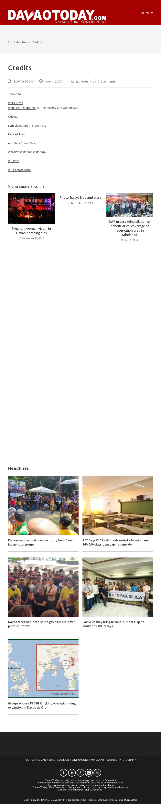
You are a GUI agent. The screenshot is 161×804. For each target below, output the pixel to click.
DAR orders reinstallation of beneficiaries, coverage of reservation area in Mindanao (129, 228)
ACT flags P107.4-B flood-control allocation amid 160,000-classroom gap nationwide (116, 542)
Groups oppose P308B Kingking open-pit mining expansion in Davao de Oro (42, 705)
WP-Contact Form (19, 170)
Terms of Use (95, 799)
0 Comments (107, 81)
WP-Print (13, 161)
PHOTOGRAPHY (128, 759)
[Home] (9, 42)
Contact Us (131, 799)
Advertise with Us (113, 799)
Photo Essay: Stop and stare (80, 197)
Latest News (80, 81)
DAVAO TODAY (24, 81)
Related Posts (17, 134)
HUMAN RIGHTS (46, 759)
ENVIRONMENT (80, 759)
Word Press (15, 103)
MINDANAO (97, 759)
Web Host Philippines (22, 108)
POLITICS (29, 759)
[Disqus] (80, 296)
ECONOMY (63, 759)
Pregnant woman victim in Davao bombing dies (31, 230)
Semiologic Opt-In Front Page (27, 125)
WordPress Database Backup (27, 152)
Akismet (13, 116)
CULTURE (111, 759)
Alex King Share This (21, 143)
